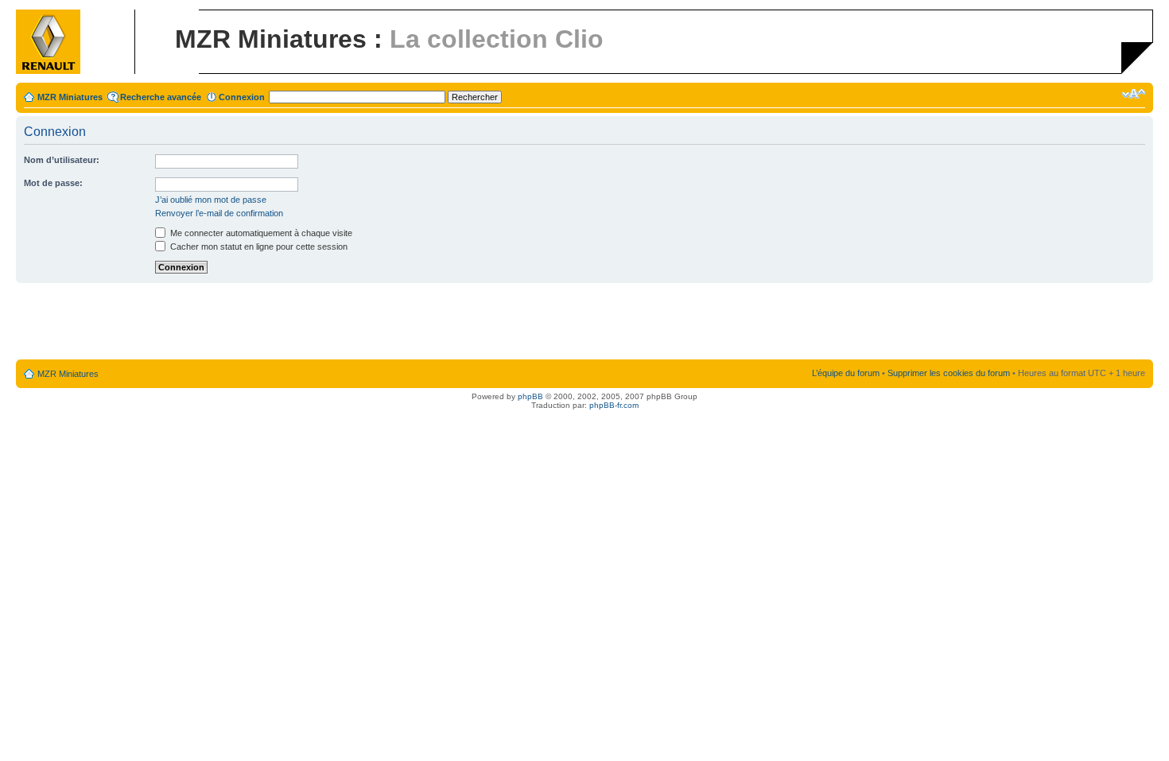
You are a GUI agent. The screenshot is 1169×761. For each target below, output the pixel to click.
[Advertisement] (584, 322)
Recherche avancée (160, 97)
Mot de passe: (53, 183)
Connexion (242, 97)
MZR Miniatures (70, 97)
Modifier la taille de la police (1133, 94)
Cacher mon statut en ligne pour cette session (258, 246)
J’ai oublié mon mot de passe (210, 199)
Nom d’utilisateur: (61, 160)
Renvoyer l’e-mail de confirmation (219, 213)
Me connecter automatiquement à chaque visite (260, 233)
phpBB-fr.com (614, 405)
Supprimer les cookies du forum (948, 373)
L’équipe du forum (846, 373)
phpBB (530, 396)
